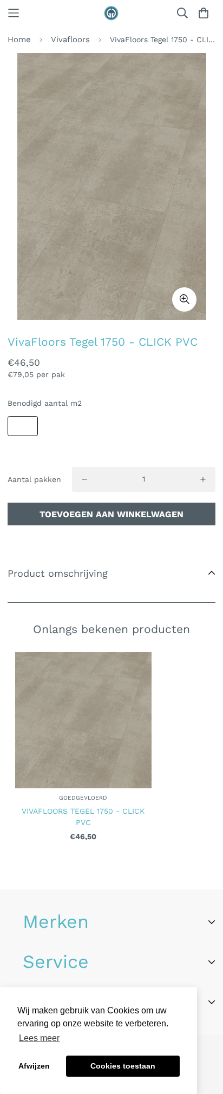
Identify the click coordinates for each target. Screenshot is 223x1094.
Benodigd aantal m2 (45, 403)
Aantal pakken (34, 479)
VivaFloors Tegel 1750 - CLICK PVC (83, 817)
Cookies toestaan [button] (122, 1066)
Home (19, 39)
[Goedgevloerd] (111, 13)
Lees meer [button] (39, 1038)
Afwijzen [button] (34, 1066)
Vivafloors (70, 39)
